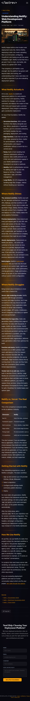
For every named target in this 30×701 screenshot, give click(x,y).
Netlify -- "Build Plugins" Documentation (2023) (14, 600)
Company (6, 660)
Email (5, 654)
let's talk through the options (16, 583)
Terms (12, 697)
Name (4, 647)
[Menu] (27, 3)
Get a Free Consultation (12, 679)
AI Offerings (23, 696)
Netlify (11, 94)
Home (18, 696)
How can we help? (8, 667)
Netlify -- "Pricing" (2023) (9, 602)
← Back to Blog (6, 10)
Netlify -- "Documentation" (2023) (11, 597)
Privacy (28, 696)
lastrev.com (17, 697)
